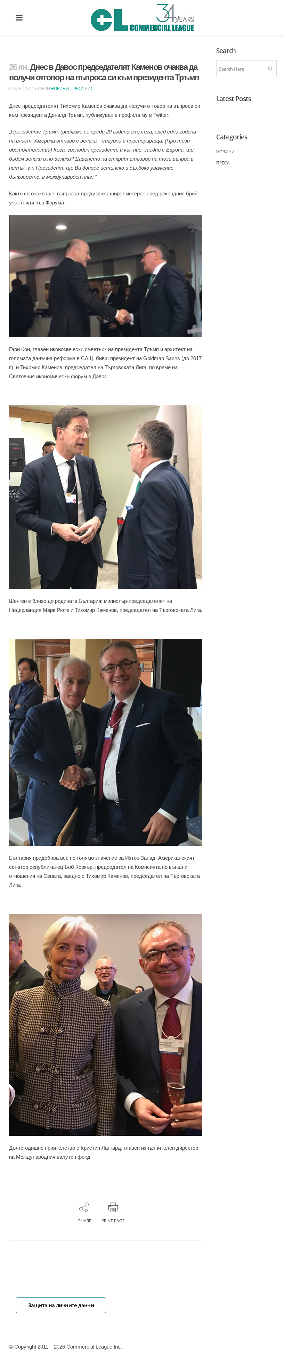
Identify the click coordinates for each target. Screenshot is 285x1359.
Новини (60, 88)
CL (93, 88)
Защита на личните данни (61, 1305)
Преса (77, 88)
